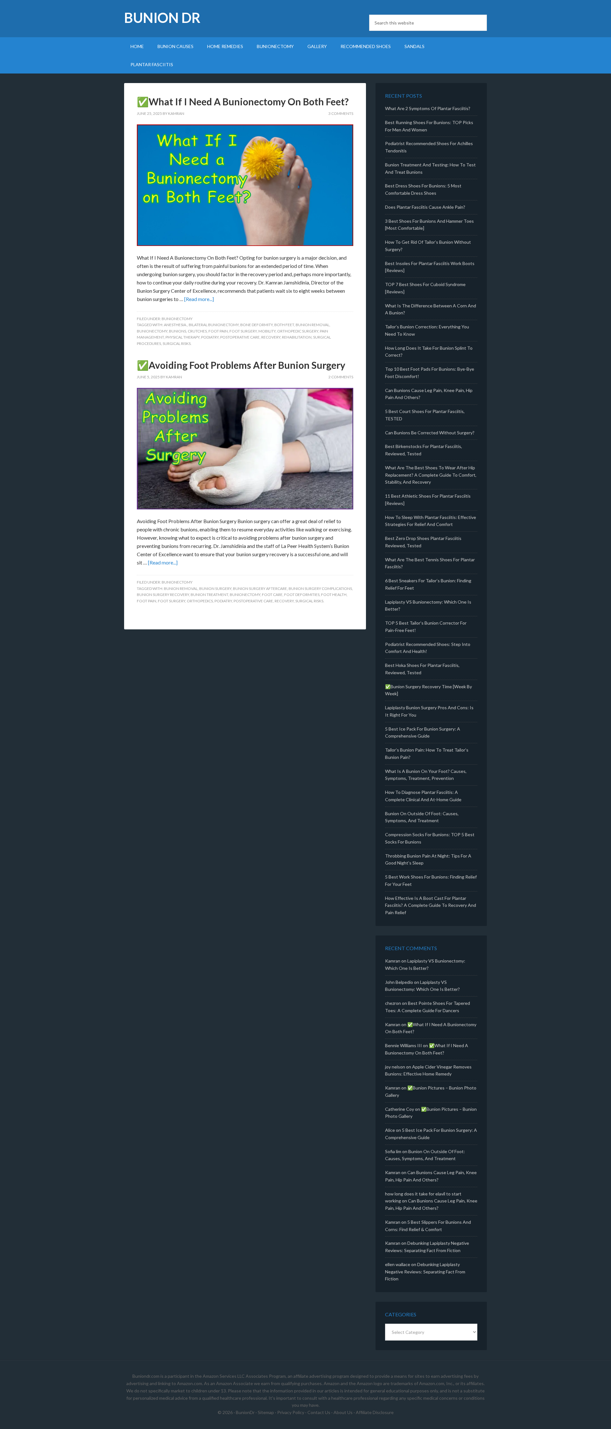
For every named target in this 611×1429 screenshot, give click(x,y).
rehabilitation (297, 337)
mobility (267, 331)
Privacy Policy (290, 1412)
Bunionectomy (177, 318)
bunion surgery (215, 588)
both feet (284, 324)
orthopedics (200, 601)
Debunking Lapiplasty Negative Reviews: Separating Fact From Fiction (425, 1272)
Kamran (392, 960)
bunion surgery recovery (163, 594)
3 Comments (340, 113)
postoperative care (240, 337)
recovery (270, 337)
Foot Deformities (302, 594)
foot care (272, 594)
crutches (197, 331)
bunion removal (312, 324)
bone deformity (256, 324)
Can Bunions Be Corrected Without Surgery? (429, 432)
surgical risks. (177, 343)
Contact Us (318, 1412)
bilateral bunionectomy (214, 324)
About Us (343, 1412)
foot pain (218, 331)
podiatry (210, 337)
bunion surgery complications (320, 588)
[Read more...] (199, 299)
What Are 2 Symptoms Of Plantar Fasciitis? (427, 108)
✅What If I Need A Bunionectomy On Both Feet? (243, 101)
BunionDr (245, 1412)
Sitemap (266, 1412)
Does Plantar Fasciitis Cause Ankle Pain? (425, 207)
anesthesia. (175, 324)
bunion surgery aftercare (260, 588)
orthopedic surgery (297, 331)
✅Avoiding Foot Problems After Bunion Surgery (241, 365)
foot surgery (243, 331)
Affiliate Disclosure (375, 1412)
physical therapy (182, 337)
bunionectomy (152, 331)
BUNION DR (162, 18)
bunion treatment (209, 594)
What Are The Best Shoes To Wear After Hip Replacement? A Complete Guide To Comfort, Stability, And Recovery (430, 475)
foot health (334, 594)
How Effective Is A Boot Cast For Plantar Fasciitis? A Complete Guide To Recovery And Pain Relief (430, 905)
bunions (177, 331)
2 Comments (340, 377)
